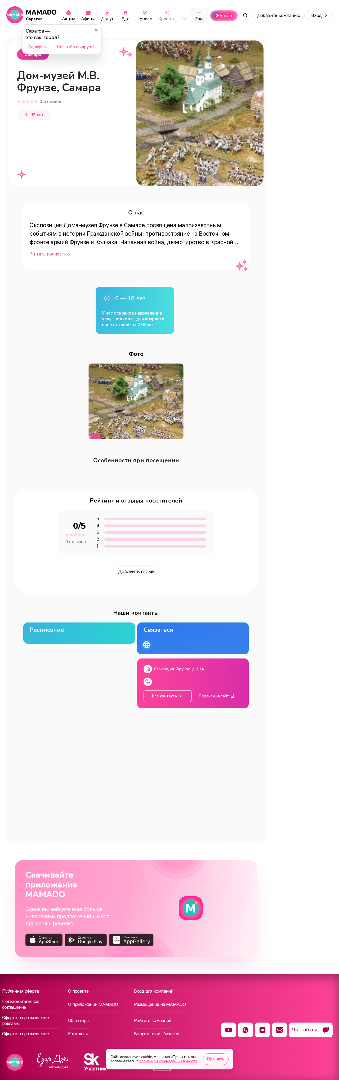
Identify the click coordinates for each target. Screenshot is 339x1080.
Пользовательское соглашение (20, 1004)
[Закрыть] (96, 30)
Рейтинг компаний (152, 1020)
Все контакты (165, 696)
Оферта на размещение (25, 1033)
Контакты (77, 1033)
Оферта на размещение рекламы (25, 1020)
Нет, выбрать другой (75, 47)
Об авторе (78, 1020)
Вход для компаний (153, 991)
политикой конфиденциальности (168, 1061)
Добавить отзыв (136, 571)
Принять (215, 1059)
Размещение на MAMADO (160, 1004)
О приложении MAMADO (93, 1004)
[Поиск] (245, 15)
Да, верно (37, 47)
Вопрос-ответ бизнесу (156, 1033)
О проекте (78, 991)
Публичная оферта (20, 991)
